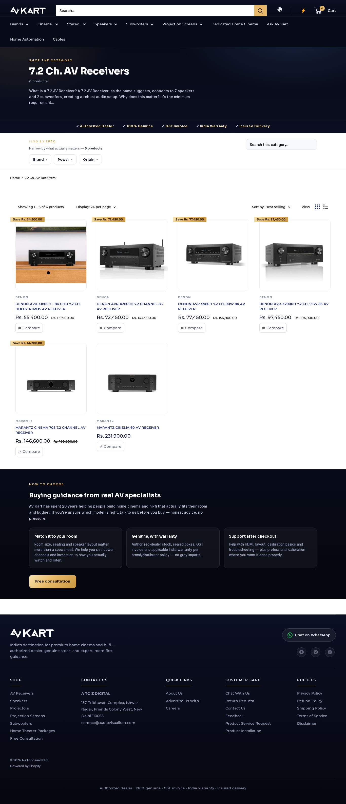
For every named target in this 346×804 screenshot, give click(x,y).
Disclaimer (307, 723)
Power (65, 159)
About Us (174, 693)
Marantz (24, 421)
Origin (90, 159)
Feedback (234, 716)
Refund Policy (309, 701)
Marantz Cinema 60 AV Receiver (128, 427)
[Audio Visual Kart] (68, 633)
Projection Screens (179, 24)
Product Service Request (248, 723)
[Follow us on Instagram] (330, 652)
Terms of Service (312, 716)
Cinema (45, 24)
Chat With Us (237, 693)
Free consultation (52, 581)
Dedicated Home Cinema (235, 24)
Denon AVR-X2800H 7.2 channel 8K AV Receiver (130, 306)
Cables (59, 39)
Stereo (73, 24)
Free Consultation (26, 738)
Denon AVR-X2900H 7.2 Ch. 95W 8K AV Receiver (294, 306)
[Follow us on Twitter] (315, 652)
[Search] (260, 10)
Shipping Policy (311, 708)
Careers (173, 708)
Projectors (19, 708)
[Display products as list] (325, 206)
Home (15, 178)
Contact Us (235, 708)
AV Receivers (22, 693)
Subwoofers (137, 24)
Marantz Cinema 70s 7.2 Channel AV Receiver (50, 430)
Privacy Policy (309, 693)
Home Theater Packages (32, 730)
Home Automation (27, 39)
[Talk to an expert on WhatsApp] (279, 10)
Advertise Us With (182, 701)
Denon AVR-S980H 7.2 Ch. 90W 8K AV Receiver (211, 306)
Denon (21, 297)
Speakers (103, 24)
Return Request (239, 701)
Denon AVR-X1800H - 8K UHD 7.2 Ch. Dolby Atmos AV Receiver (48, 306)
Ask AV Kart (277, 24)
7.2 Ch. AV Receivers (40, 178)
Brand (40, 159)
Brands (16, 24)
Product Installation (243, 730)
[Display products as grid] (317, 206)
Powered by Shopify (25, 766)
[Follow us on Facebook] (301, 652)
